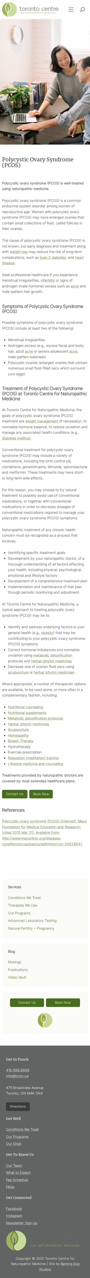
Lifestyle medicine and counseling (35, 763)
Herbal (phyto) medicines (28, 724)
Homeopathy (18, 735)
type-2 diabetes (53, 257)
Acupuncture (19, 729)
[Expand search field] (82, 9)
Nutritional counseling (25, 707)
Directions (18, 1106)
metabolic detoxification (52, 655)
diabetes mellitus (16, 438)
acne (75, 286)
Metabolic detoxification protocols (35, 718)
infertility (48, 280)
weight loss (19, 251)
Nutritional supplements (27, 713)
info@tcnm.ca (17, 1076)
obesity (47, 632)
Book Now (41, 794)
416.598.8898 (18, 1070)
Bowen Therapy (21, 741)
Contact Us (15, 794)
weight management (41, 421)
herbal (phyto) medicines (51, 661)
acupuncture (18, 672)
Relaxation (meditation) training (33, 758)
